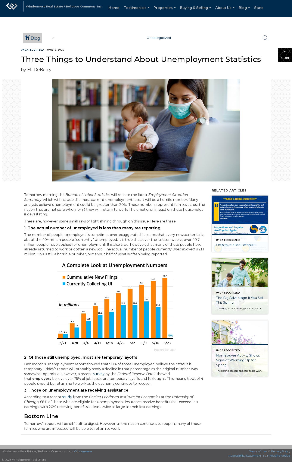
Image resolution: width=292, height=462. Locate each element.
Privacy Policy (280, 451)
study (67, 397)
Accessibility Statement (245, 455)
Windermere (83, 451)
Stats (259, 8)
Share (285, 58)
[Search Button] (265, 38)
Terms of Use (258, 451)
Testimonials (137, 11)
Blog (245, 11)
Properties (165, 11)
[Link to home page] (11, 8)
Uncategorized (32, 49)
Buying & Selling (196, 11)
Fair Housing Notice (276, 455)
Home (114, 8)
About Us (225, 11)
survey (99, 374)
